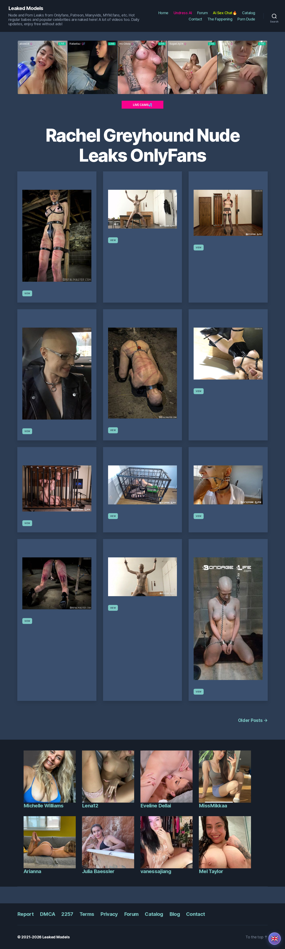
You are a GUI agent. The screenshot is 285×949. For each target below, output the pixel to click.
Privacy (109, 914)
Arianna (32, 871)
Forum (202, 13)
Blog (174, 914)
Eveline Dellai (155, 806)
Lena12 (90, 806)
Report (25, 914)
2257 (67, 914)
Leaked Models (25, 8)
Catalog (248, 13)
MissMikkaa (213, 806)
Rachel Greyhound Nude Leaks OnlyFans (142, 145)
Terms (86, 914)
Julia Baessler (98, 871)
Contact (195, 19)
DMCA (47, 914)
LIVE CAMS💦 (142, 105)
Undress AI (183, 13)
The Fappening (219, 19)
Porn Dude (246, 19)
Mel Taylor (211, 871)
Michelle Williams (44, 806)
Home (163, 13)
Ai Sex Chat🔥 (225, 13)
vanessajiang (155, 871)
